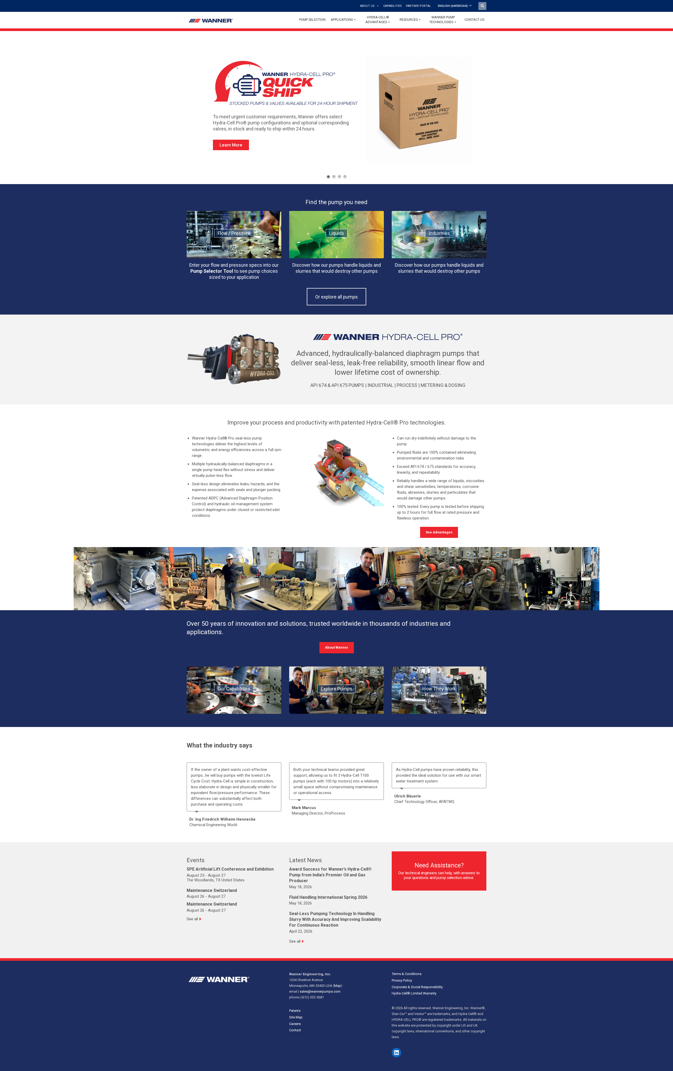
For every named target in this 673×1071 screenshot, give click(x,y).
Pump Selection (312, 20)
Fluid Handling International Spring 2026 (328, 897)
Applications (342, 20)
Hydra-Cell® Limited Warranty (414, 993)
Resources (409, 20)
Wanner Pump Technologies (442, 19)
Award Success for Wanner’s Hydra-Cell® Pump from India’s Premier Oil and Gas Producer (330, 875)
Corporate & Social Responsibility (417, 987)
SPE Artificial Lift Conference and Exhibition (230, 869)
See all (192, 919)
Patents (294, 1011)
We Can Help (234, 157)
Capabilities (392, 6)
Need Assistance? (439, 865)
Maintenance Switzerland (212, 890)
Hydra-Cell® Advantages (377, 19)
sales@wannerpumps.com (320, 991)
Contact (295, 1030)
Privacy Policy (402, 980)
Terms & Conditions (406, 974)
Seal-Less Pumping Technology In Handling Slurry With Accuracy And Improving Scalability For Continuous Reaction (335, 919)
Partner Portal (418, 6)
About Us (367, 6)
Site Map (296, 1017)
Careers (295, 1024)
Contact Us (474, 20)
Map (337, 986)
